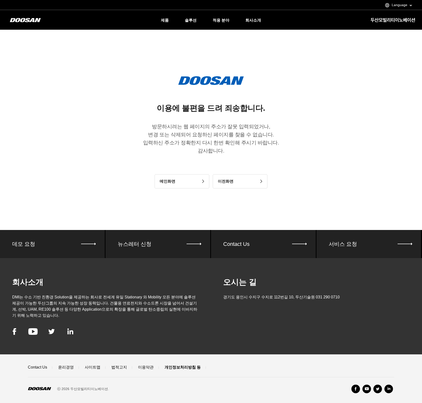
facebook (14, 331)
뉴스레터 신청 (134, 244)
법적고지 (119, 367)
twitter (51, 331)
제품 (165, 20)
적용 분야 (221, 20)
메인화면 (167, 181)
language (399, 5)
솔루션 (191, 20)
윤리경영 (66, 367)
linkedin (70, 331)
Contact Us (236, 244)
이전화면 (225, 181)
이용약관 (146, 367)
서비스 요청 (343, 244)
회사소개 (253, 20)
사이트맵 (92, 367)
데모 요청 (23, 244)
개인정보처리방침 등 (183, 367)
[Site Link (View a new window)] (377, 389)
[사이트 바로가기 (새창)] (355, 389)
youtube (33, 331)
